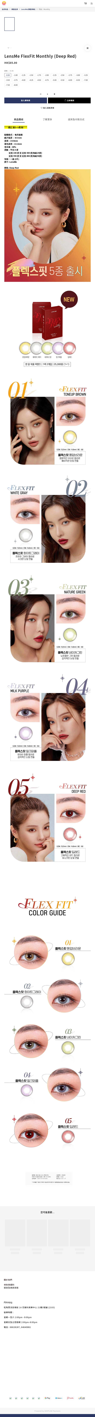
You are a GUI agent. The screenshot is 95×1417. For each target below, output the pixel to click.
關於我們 (8, 1279)
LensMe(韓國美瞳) (28, 9)
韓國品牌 (15, 9)
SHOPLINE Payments (52, 1411)
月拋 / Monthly (44, 9)
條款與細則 (9, 1284)
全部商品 (5, 9)
